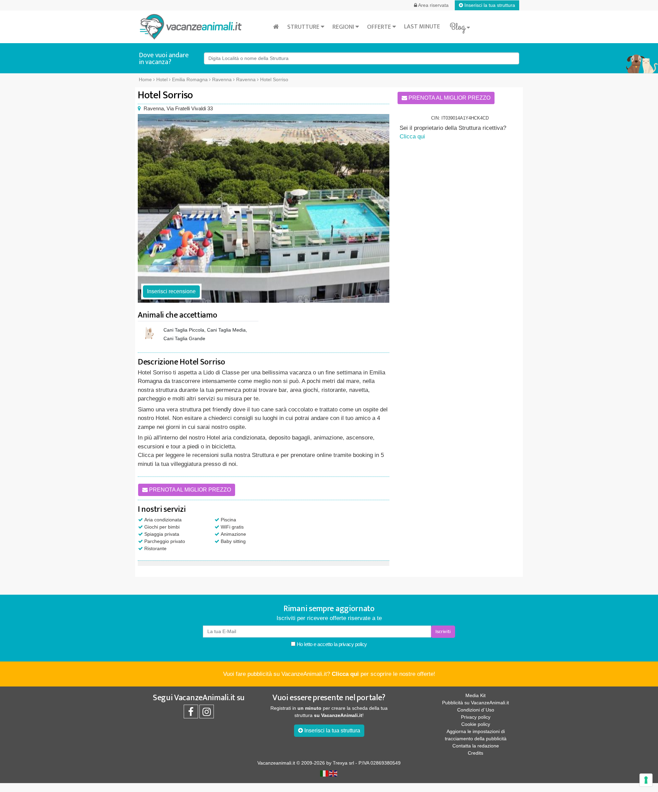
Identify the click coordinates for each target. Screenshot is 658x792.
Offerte (379, 27)
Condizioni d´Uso (475, 710)
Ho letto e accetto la (331, 644)
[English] (333, 773)
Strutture (304, 27)
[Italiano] (324, 773)
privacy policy (353, 644)
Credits (475, 753)
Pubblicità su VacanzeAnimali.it (475, 702)
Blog (458, 27)
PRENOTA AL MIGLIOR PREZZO (189, 490)
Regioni (343, 27)
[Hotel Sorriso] (263, 208)
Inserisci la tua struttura (489, 5)
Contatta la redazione (475, 745)
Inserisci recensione (171, 291)
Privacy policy (475, 717)
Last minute (422, 27)
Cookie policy (475, 724)
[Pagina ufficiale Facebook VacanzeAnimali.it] (191, 713)
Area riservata (433, 5)
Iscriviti (443, 631)
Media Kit (475, 695)
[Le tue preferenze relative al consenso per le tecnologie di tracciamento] (646, 780)
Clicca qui (412, 136)
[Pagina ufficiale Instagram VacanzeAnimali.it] (206, 713)
